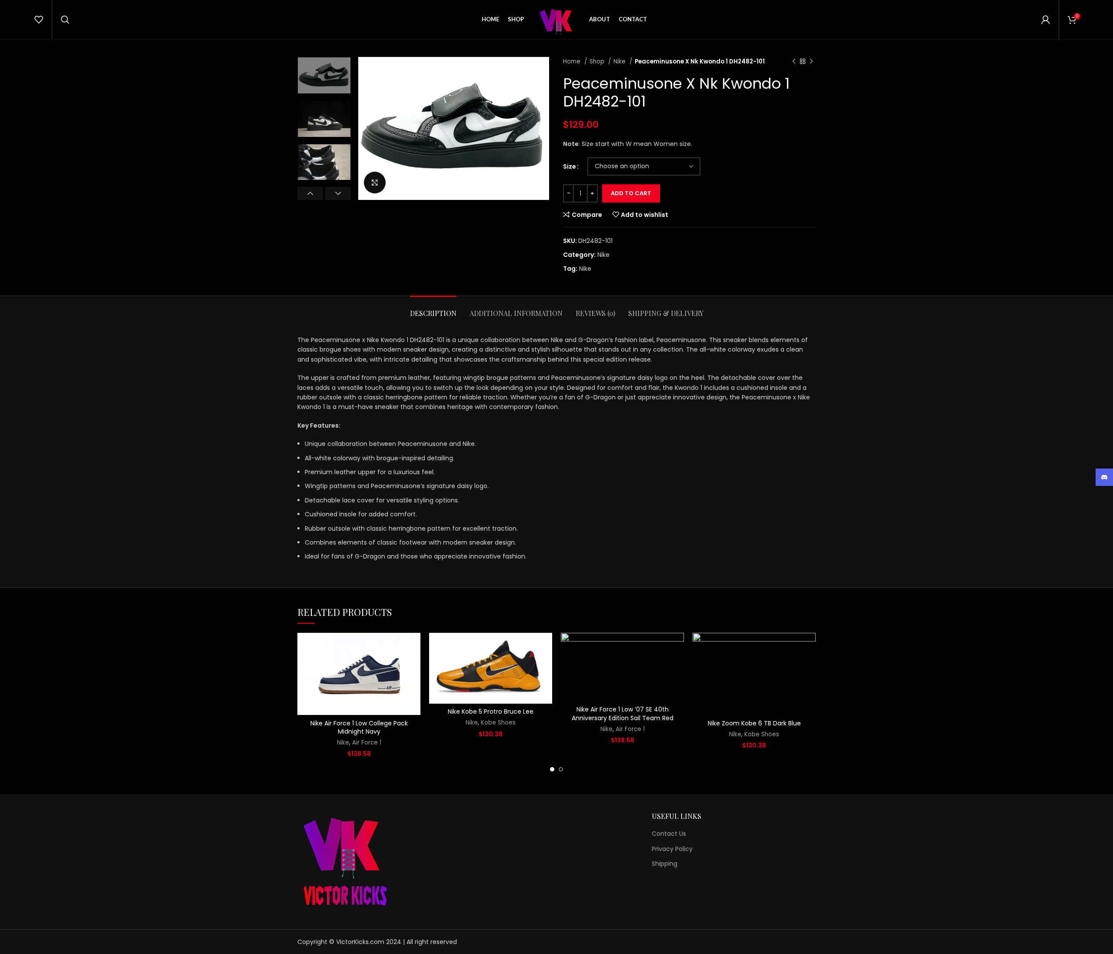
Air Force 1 (366, 743)
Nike (620, 61)
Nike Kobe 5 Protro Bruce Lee (490, 711)
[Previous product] (794, 61)
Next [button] (338, 193)
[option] (324, 75)
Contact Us (669, 834)
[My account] (1045, 19)
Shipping (664, 864)
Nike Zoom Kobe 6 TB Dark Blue (754, 723)
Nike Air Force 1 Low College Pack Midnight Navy (359, 727)
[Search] (65, 19)
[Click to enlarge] (375, 182)
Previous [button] (310, 193)
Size (569, 166)
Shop (598, 61)
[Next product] (811, 61)
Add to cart (631, 193)
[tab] (433, 309)
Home (572, 61)
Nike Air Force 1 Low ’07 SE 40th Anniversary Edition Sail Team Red (622, 713)
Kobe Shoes (498, 723)
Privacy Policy (672, 849)
